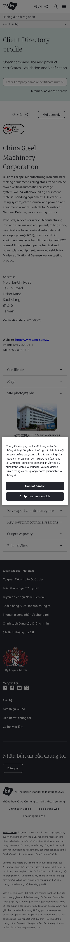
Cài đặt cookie (35, 485)
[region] (35, 471)
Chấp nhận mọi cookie (35, 496)
